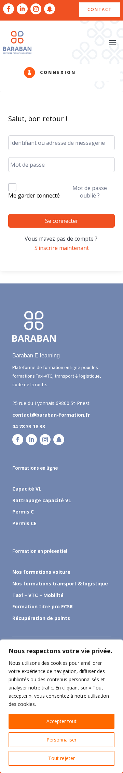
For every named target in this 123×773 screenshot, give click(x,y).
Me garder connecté (34, 195)
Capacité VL (26, 488)
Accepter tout (61, 721)
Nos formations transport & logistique (60, 583)
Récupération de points (41, 618)
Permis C (23, 511)
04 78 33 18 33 (28, 426)
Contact (99, 9)
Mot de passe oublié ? (89, 191)
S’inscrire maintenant (62, 248)
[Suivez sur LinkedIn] (22, 8)
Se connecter (61, 221)
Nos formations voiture (41, 572)
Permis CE (24, 523)
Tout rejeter (61, 758)
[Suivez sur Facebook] (8, 8)
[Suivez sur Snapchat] (49, 8)
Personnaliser (61, 739)
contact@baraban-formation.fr (51, 414)
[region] (61, 706)
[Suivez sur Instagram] (35, 8)
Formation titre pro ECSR (42, 606)
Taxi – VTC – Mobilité (38, 595)
